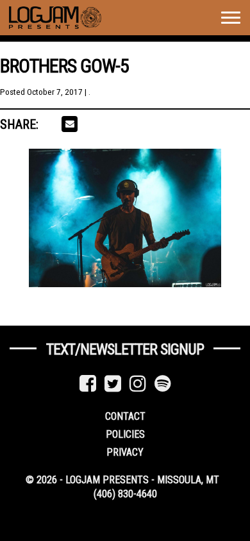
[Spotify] (162, 383)
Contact (125, 416)
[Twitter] (112, 383)
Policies (125, 434)
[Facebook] (87, 383)
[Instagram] (137, 383)
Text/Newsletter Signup (125, 349)
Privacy (125, 452)
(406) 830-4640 (125, 494)
